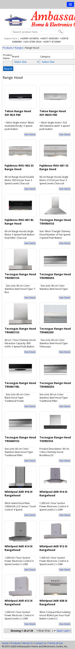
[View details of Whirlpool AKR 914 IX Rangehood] (55, 477)
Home (5, 643)
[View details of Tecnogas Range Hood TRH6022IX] (55, 314)
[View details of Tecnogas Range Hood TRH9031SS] (20, 259)
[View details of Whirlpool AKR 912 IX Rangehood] (55, 531)
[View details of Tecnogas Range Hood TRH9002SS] (55, 259)
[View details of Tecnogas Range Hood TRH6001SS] (20, 422)
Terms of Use (55, 643)
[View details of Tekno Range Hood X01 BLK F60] (20, 96)
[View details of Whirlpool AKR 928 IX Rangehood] (55, 586)
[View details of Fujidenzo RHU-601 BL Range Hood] (20, 205)
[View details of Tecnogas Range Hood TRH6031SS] (20, 314)
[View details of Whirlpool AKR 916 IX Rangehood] (20, 477)
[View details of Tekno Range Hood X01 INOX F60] (55, 96)
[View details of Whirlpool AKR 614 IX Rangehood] (20, 531)
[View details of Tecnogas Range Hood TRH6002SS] (55, 368)
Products (7, 47)
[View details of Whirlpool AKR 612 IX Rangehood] (20, 586)
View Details (29, 134)
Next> (60, 630)
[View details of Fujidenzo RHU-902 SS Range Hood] (20, 150)
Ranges (19, 47)
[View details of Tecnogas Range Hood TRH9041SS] (55, 205)
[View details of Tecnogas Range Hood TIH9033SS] (55, 422)
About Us (27, 643)
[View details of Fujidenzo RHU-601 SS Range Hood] (55, 150)
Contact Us (40, 643)
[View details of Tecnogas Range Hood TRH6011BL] (20, 368)
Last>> (67, 630)
